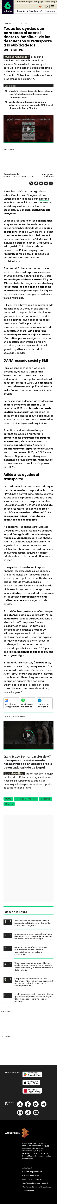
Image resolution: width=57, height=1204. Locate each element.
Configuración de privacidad (35, 1183)
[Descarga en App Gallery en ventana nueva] (32, 1093)
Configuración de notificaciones (36, 1187)
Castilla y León (36, 11)
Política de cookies (30, 1175)
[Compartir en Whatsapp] (41, 184)
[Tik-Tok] (28, 1115)
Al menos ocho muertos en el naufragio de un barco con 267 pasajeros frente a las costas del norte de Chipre (33, 936)
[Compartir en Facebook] (36, 184)
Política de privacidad (32, 1172)
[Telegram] (43, 1106)
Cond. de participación (32, 1179)
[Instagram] (20, 1115)
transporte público (38, 501)
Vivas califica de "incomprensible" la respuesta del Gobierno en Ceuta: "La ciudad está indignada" (32, 922)
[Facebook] (28, 1106)
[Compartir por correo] (51, 185)
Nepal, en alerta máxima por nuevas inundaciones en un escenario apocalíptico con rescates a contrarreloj (31, 950)
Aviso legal (27, 1168)
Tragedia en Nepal (33, 2)
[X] (31, 184)
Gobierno (45, 799)
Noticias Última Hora (26, 799)
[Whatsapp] (36, 1106)
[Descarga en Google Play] (32, 1076)
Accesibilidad (28, 1191)
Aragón (51, 11)
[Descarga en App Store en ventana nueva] (31, 1085)
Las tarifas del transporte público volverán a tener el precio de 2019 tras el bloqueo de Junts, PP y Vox (31, 105)
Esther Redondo (11, 174)
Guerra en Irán (48, 2)
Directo (9, 804)
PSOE (8, 799)
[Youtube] (36, 1115)
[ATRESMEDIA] (28, 1133)
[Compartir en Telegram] (46, 185)
